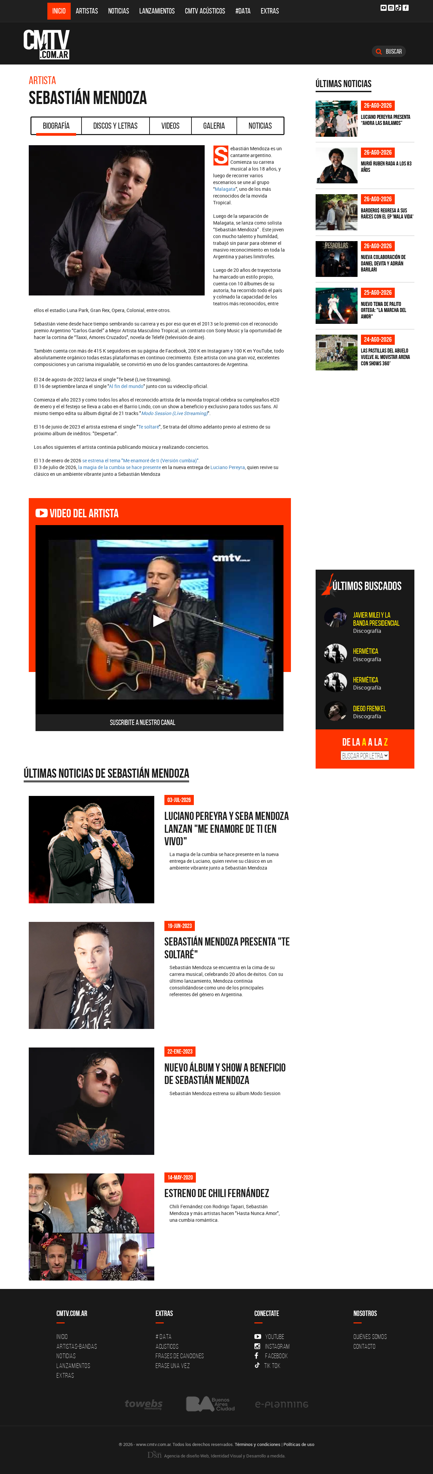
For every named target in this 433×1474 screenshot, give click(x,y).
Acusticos (167, 1346)
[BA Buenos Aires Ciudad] (209, 1404)
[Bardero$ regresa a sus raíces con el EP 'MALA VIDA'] (337, 212)
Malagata (225, 189)
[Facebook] (406, 8)
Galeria (214, 125)
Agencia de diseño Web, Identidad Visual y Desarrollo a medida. (224, 1456)
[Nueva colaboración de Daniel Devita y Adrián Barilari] (337, 259)
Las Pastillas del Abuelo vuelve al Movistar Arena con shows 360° (385, 356)
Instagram (277, 1346)
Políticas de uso (298, 1444)
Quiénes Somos (370, 1336)
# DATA (164, 1336)
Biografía (56, 125)
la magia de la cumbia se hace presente (120, 467)
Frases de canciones (180, 1356)
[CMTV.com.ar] (51, 44)
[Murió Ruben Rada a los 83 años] (337, 166)
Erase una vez (173, 1365)
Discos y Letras (115, 125)
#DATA (243, 11)
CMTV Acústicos (205, 11)
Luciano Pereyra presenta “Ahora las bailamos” (385, 120)
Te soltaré (148, 426)
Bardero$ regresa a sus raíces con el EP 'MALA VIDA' (387, 213)
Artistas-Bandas (76, 1346)
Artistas (87, 11)
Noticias (118, 11)
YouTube (274, 1336)
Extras (270, 11)
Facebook (276, 1356)
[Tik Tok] (398, 7)
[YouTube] (384, 8)
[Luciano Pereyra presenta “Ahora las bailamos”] (337, 119)
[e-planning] (282, 1404)
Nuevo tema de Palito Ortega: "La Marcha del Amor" (383, 310)
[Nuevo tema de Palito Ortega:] (337, 306)
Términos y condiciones (257, 1444)
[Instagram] (391, 8)
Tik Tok (272, 1365)
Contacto (365, 1346)
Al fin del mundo (126, 386)
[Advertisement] (366, 517)
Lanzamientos (157, 11)
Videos (170, 125)
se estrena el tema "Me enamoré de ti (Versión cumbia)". (141, 460)
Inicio (59, 11)
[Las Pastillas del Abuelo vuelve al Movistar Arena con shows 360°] (337, 353)
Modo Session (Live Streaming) (174, 413)
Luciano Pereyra (227, 467)
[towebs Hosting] (144, 1404)
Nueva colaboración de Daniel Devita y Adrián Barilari (383, 263)
